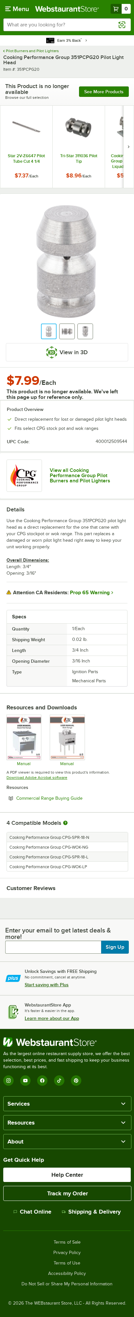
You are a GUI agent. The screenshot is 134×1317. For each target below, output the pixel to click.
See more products (104, 91)
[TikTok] (59, 1080)
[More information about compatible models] (65, 823)
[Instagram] (8, 1080)
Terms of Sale (67, 1242)
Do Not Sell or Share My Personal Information (67, 1284)
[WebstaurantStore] (67, 1042)
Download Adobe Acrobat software (37, 777)
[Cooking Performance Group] (24, 476)
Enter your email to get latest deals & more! (58, 933)
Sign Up (115, 947)
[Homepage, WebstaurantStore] (67, 8)
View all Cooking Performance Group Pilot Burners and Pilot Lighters (80, 475)
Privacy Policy (67, 1252)
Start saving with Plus (47, 984)
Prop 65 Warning (90, 593)
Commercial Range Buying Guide (67, 798)
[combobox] (67, 24)
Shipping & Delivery (94, 1211)
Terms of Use (67, 1263)
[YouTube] (25, 1080)
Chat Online (35, 1211)
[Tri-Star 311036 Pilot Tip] (79, 147)
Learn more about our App (52, 1018)
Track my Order (67, 1193)
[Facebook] (42, 1080)
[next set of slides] (128, 147)
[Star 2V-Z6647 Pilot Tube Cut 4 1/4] (26, 147)
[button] (49, 331)
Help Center (67, 1175)
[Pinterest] (76, 1080)
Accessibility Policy (67, 1273)
